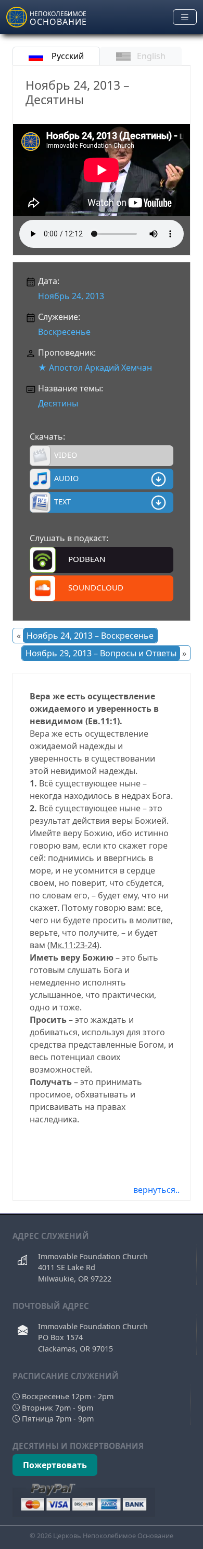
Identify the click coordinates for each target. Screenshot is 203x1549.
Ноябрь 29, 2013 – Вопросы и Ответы (101, 653)
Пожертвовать (55, 1465)
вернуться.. (156, 1189)
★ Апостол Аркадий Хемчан (95, 367)
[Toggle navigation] (185, 17)
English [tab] (151, 56)
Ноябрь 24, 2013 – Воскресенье (90, 635)
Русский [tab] (66, 56)
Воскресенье (64, 331)
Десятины (58, 403)
